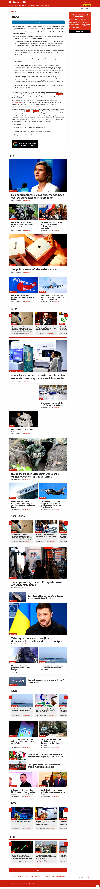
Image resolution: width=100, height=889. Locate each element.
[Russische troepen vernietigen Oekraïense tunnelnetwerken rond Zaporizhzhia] (38, 439)
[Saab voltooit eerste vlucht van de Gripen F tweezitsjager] (17, 677)
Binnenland (38, 532)
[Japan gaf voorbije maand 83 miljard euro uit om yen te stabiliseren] (38, 547)
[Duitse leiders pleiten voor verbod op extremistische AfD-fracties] (23, 277)
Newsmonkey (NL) (14, 883)
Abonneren (87, 5)
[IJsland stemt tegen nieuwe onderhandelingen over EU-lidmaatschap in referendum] (38, 160)
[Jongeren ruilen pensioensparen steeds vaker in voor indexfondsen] (46, 521)
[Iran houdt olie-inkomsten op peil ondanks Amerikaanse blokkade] (53, 648)
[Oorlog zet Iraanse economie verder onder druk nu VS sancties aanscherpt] (17, 762)
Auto (41, 399)
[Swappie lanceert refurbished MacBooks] (38, 234)
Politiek (24, 5)
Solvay (58, 94)
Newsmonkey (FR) (25, 883)
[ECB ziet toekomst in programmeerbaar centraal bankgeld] (23, 648)
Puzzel (12, 426)
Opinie (82, 8)
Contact (88, 883)
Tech (28, 5)
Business (12, 265)
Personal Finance (40, 5)
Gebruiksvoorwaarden (48, 877)
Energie (32, 5)
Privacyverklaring (60, 877)
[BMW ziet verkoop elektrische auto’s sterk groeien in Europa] (53, 385)
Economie (11, 5)
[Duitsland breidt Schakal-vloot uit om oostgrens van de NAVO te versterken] (23, 204)
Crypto (47, 5)
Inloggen (85, 2)
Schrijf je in (79, 31)
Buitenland (13, 191)
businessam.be (27, 200)
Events (32, 877)
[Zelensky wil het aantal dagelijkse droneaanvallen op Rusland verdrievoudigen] (38, 603)
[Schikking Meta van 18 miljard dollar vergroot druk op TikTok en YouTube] (23, 721)
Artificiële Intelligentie (16, 371)
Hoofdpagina (11, 11)
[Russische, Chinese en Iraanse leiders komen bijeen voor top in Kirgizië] (53, 772)
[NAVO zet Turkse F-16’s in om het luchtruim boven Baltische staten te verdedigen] (53, 277)
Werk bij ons (38, 877)
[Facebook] (77, 876)
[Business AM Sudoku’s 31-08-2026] (23, 411)
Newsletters (88, 8)
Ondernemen (18, 5)
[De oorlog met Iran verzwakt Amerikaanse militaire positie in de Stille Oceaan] (17, 593)
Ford (35, 111)
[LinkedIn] (82, 876)
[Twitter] (80, 876)
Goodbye (33, 883)
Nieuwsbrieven (25, 877)
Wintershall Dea (16, 102)
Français (88, 877)
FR (90, 2)
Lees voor (38, 22)
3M (27, 111)
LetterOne (36, 106)
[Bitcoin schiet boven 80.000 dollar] (22, 808)
